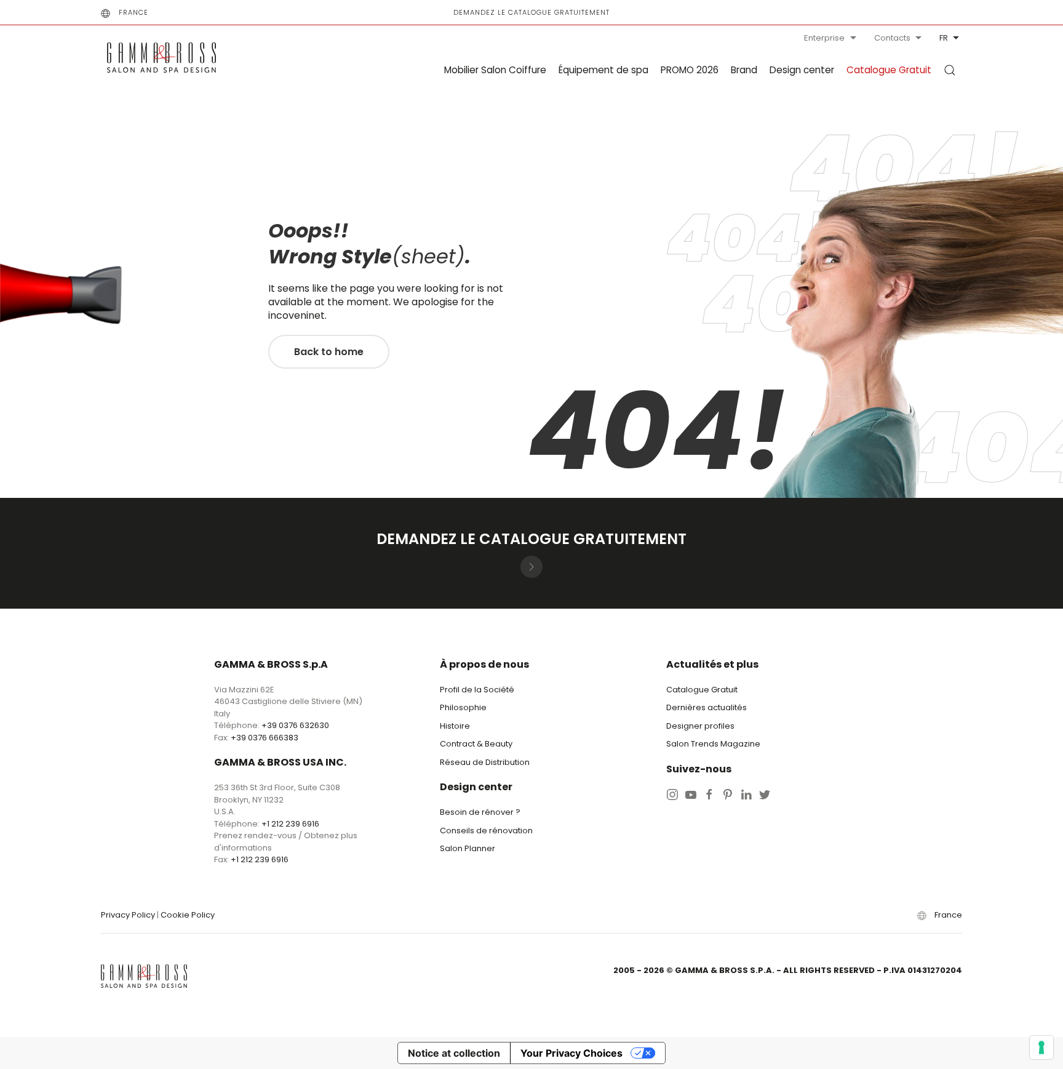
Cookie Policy (188, 915)
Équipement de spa (603, 69)
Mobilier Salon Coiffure (495, 69)
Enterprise (824, 38)
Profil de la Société (477, 689)
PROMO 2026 (690, 69)
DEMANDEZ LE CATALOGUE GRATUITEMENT (531, 12)
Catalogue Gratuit (888, 69)
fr (943, 38)
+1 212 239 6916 (290, 824)
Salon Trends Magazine (713, 744)
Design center (802, 69)
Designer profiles (700, 726)
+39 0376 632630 (295, 725)
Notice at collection (454, 1053)
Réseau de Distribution (485, 762)
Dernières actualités (706, 707)
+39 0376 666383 (264, 737)
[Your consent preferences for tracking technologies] (1041, 1047)
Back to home (329, 352)
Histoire (455, 726)
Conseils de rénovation (486, 830)
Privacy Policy (128, 915)
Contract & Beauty (476, 744)
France (133, 12)
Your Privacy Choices (571, 1053)
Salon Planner (467, 848)
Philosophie (463, 707)
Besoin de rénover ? (480, 812)
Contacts (892, 38)
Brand (744, 69)
